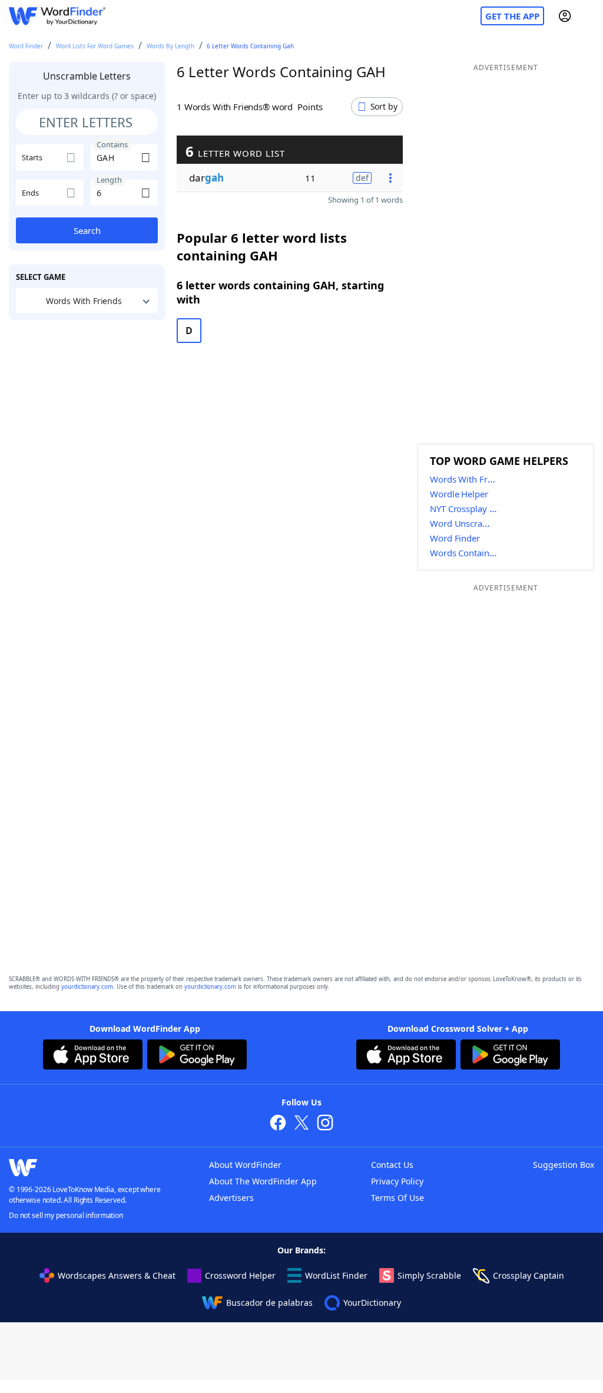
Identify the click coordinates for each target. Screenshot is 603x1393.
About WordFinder (245, 1164)
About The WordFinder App (263, 1181)
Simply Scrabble (429, 1275)
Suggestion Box (563, 1164)
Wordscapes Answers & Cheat (116, 1275)
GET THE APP (512, 16)
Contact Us (392, 1164)
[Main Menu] (589, 16)
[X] (301, 1124)
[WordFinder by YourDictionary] (57, 16)
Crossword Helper (240, 1275)
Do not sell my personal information (66, 1215)
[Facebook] (278, 1124)
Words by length (170, 45)
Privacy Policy (397, 1181)
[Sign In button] (565, 16)
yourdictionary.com (87, 987)
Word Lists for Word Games (95, 45)
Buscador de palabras (269, 1302)
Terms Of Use (397, 1197)
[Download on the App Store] (93, 1055)
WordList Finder (336, 1275)
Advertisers (231, 1197)
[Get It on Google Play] (197, 1055)
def (362, 177)
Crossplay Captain (528, 1275)
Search (87, 230)
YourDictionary (372, 1302)
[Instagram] (325, 1124)
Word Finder (26, 45)
